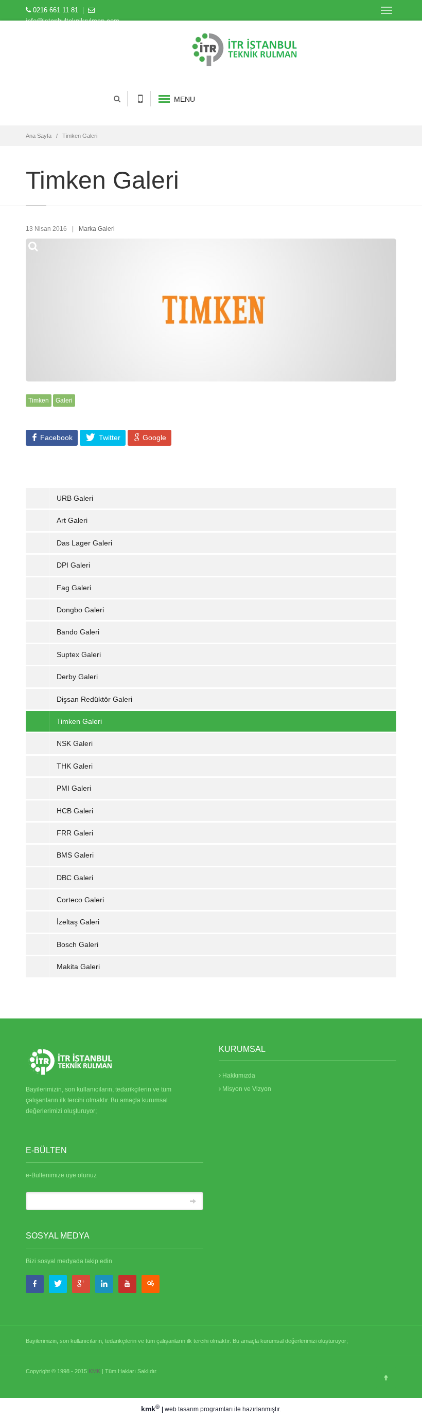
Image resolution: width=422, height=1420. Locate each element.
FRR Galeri (75, 833)
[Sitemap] (151, 1284)
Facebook (55, 437)
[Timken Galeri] (275, 47)
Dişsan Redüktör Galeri (94, 699)
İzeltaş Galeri (78, 922)
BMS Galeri (75, 855)
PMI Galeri (74, 788)
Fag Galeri (74, 588)
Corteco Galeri (80, 900)
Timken (38, 400)
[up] (386, 1377)
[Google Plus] (81, 1284)
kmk (150, 1409)
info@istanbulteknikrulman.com (72, 21)
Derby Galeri (77, 676)
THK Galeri (75, 766)
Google (153, 437)
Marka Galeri (97, 228)
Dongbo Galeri (80, 610)
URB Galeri (75, 498)
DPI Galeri (73, 565)
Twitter (108, 437)
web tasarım (182, 1409)
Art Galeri (72, 520)
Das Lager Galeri (84, 543)
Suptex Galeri (79, 654)
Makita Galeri (78, 966)
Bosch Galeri (77, 944)
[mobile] (140, 98)
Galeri (64, 400)
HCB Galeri (75, 811)
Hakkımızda (238, 1075)
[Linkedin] (104, 1284)
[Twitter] (58, 1284)
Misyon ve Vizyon (246, 1089)
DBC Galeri (75, 877)
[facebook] (35, 1284)
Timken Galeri (79, 136)
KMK (94, 1371)
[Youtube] (127, 1284)
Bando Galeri (78, 632)
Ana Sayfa (38, 136)
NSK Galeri (75, 743)
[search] (117, 98)
